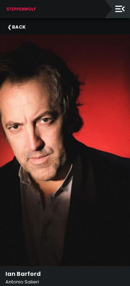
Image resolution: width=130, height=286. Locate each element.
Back (19, 27)
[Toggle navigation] (120, 9)
